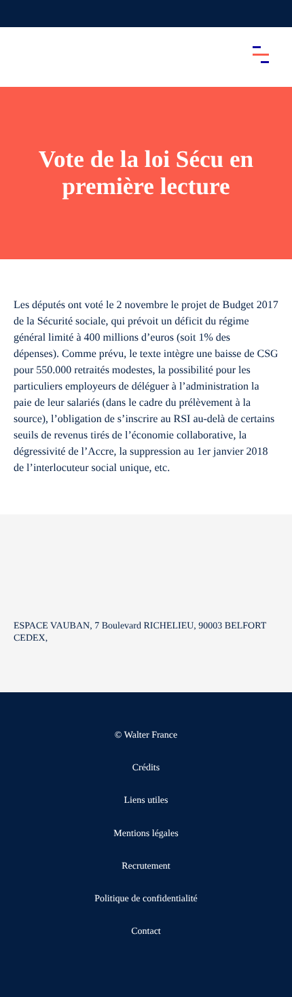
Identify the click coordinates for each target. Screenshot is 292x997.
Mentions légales (145, 834)
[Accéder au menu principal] (260, 54)
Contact (146, 931)
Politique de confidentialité (146, 899)
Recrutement (146, 866)
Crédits (146, 768)
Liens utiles (146, 800)
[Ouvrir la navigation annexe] (22, 13)
